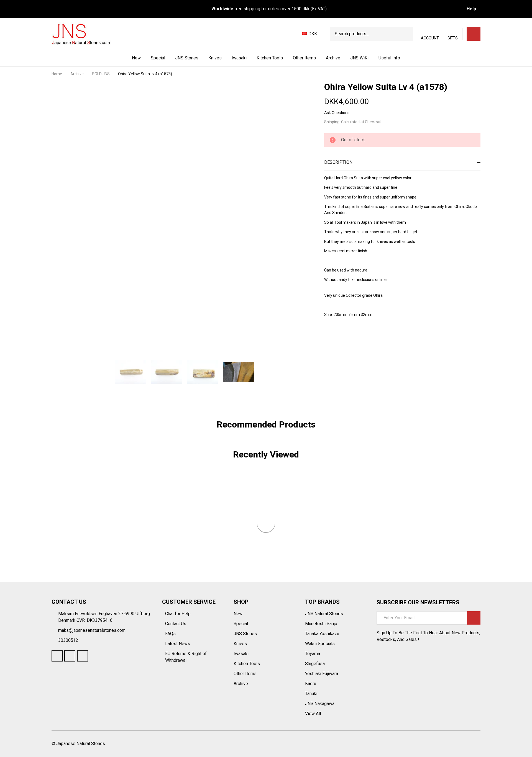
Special (158, 58)
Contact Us (176, 623)
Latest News (178, 643)
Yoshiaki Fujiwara (321, 673)
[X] (357, 336)
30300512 (68, 640)
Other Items (304, 58)
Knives (215, 58)
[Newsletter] (473, 618)
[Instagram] (82, 656)
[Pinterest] (367, 336)
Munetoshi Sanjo (321, 623)
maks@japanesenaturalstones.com (92, 630)
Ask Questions (336, 113)
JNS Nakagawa (319, 703)
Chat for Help (178, 613)
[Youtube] (70, 656)
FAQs (170, 633)
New (136, 58)
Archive (333, 58)
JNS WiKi (359, 58)
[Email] (347, 336)
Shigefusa (315, 663)
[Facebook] (337, 336)
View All (313, 713)
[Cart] (473, 34)
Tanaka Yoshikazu (322, 633)
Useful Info (389, 58)
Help (471, 8)
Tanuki (311, 693)
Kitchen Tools (270, 58)
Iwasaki (239, 58)
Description (338, 162)
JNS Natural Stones (324, 613)
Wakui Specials (320, 643)
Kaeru (310, 683)
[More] (199, 58)
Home (57, 74)
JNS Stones (186, 58)
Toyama (312, 653)
